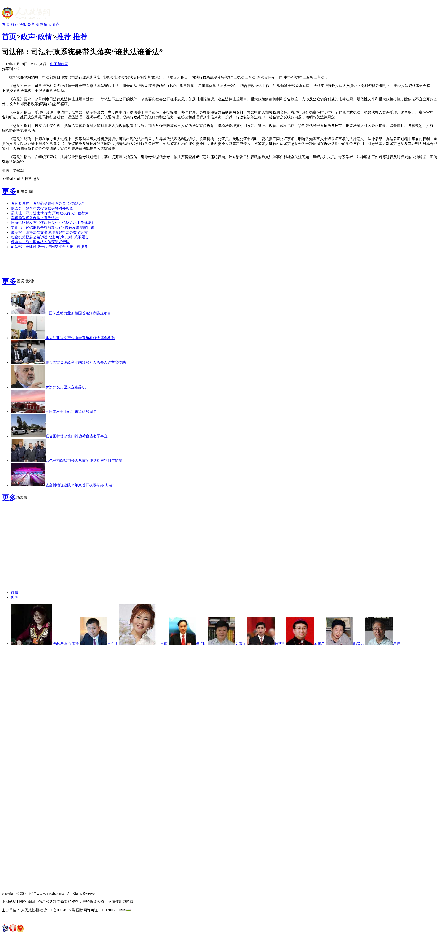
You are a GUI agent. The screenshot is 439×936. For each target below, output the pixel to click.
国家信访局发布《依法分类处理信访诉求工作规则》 (53, 223)
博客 (14, 597)
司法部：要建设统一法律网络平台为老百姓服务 (49, 247)
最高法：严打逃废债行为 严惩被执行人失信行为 (50, 213)
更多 (9, 191)
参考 (31, 24)
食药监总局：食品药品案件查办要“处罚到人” (47, 203)
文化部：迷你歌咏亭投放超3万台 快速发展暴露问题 (52, 227)
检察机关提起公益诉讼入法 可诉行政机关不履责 (50, 237)
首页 (9, 37)
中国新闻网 (59, 64)
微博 (14, 592)
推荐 (14, 24)
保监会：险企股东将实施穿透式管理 (40, 242)
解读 (47, 24)
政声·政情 (36, 37)
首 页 (6, 24)
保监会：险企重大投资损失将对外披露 (42, 208)
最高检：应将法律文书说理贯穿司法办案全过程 (49, 232)
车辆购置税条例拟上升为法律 (35, 218)
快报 (23, 24)
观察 (39, 24)
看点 (55, 24)
